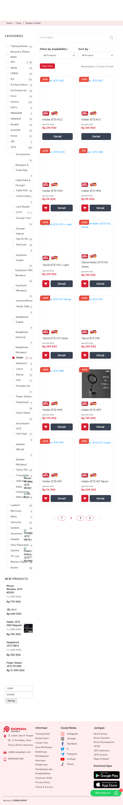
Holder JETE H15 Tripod (94, 481)
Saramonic (17, 533)
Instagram (72, 734)
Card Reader (23, 207)
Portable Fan (23, 386)
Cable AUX (22, 190)
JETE (13, 147)
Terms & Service (44, 787)
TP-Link (15, 556)
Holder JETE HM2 (91, 190)
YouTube (71, 759)
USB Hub (21, 481)
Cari (111, 37)
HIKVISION (16, 113)
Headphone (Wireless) (22, 350)
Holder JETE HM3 (91, 409)
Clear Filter (47, 66)
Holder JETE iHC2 (52, 119)
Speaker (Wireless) (21, 462)
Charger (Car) (23, 218)
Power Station (24, 396)
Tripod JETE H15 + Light (55, 264)
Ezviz (13, 96)
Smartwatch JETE (22, 426)
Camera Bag (23, 196)
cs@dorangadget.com (19, 752)
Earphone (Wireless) (21, 288)
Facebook (72, 744)
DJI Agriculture (19, 85)
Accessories (23, 154)
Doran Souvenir (102, 738)
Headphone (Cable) (22, 320)
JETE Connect (101, 755)
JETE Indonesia (101, 750)
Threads (71, 738)
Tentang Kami (42, 734)
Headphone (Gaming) (22, 335)
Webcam (21, 497)
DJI (12, 79)
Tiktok (70, 764)
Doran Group (100, 734)
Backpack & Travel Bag (22, 168)
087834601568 (15, 759)
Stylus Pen (22, 470)
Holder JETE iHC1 (91, 119)
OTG (18, 380)
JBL (13, 141)
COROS (14, 73)
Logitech (15, 505)
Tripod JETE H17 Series (55, 338)
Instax (14, 136)
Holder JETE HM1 (52, 481)
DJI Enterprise (19, 90)
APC (13, 62)
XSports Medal (101, 759)
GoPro (14, 107)
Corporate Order (43, 778)
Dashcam (21, 244)
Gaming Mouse (24, 301)
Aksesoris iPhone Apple (19, 54)
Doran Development (104, 742)
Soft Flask (21, 434)
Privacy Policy (42, 782)
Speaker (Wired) (20, 447)
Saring (11, 701)
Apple (14, 68)
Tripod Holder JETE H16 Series (94, 264)
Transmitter (22, 475)
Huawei (15, 124)
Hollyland (16, 119)
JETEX (97, 746)
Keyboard (21, 363)
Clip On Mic (22, 239)
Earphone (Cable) (21, 258)
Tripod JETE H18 (90, 338)
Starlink (15, 550)
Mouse (19, 375)
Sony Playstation (20, 545)
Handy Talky (23, 306)
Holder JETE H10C (52, 190)
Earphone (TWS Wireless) (24, 273)
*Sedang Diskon (19, 46)
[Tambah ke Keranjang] (45, 208)
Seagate (15, 539)
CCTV (19, 212)
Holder (20, 357)
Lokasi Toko (41, 743)
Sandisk (15, 528)
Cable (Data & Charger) (23, 183)
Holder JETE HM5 (52, 409)
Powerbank (22, 402)
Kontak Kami (42, 738)
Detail (57, 136)
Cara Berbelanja (43, 747)
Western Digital (19, 562)
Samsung (16, 522)
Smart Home (23, 413)
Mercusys (16, 511)
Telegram (72, 754)
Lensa (19, 369)
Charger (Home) (20, 231)
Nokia (14, 516)
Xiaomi (14, 567)
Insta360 (15, 130)
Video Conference (22, 489)
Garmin (15, 102)
